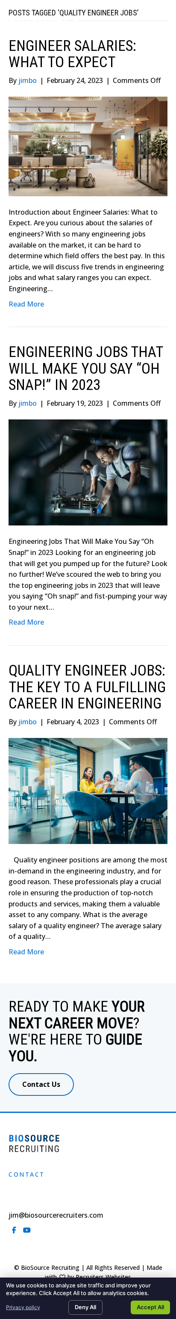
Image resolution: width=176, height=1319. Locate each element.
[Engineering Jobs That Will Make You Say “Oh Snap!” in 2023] (88, 472)
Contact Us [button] (41, 1084)
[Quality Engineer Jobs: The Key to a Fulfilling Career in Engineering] (88, 790)
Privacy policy (23, 1307)
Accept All (150, 1307)
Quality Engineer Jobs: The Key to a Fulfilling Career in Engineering (87, 687)
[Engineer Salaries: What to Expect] (88, 145)
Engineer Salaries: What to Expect (72, 54)
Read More (26, 304)
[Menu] (157, 28)
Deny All (85, 1307)
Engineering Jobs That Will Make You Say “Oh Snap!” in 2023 (86, 368)
